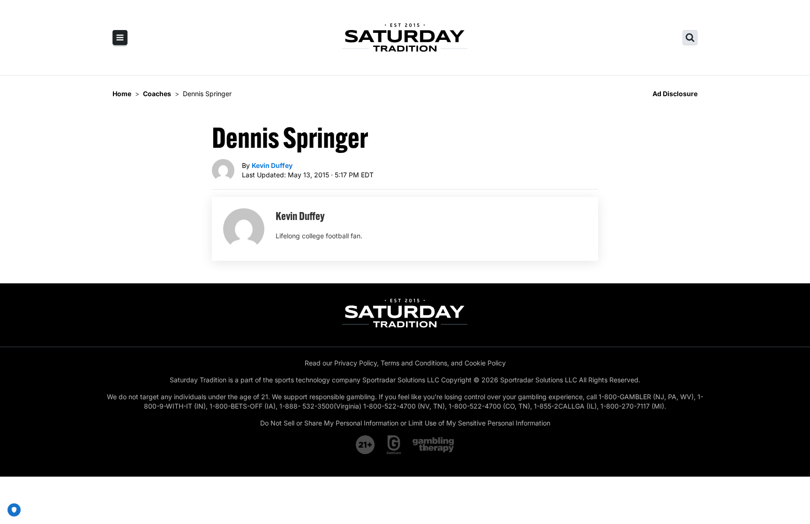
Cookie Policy (485, 363)
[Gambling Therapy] (433, 445)
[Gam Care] (394, 444)
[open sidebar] (120, 37)
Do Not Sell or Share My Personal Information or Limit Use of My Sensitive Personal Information (405, 423)
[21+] (365, 444)
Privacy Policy (355, 363)
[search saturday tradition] (690, 37)
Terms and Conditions (414, 363)
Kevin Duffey (272, 165)
